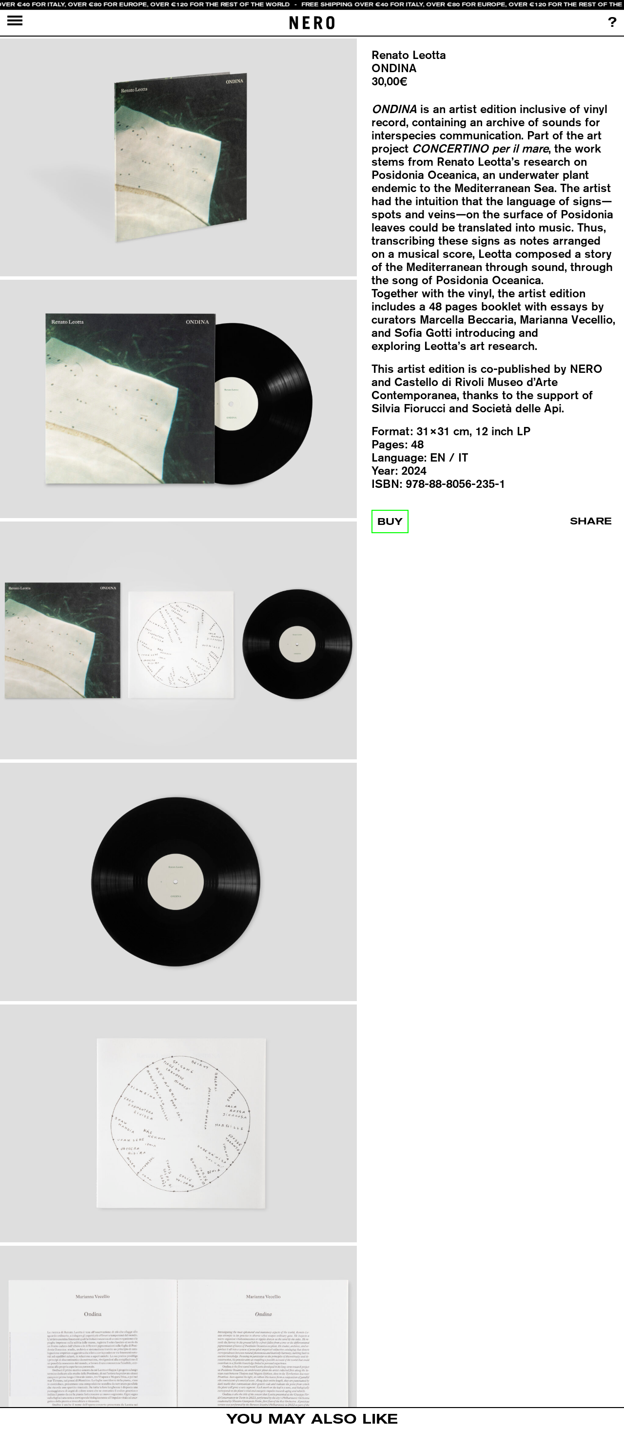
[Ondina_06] (178, 1365)
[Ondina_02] (178, 399)
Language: (399, 457)
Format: (392, 431)
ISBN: (386, 483)
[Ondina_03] (178, 641)
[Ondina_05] (178, 1124)
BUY (390, 521)
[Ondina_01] (178, 158)
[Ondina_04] (178, 882)
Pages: (389, 444)
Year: (384, 470)
